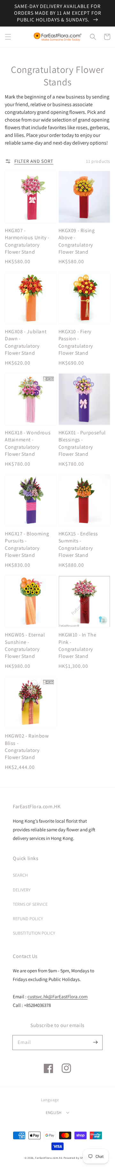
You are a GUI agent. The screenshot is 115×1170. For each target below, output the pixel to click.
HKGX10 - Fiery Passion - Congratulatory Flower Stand (75, 342)
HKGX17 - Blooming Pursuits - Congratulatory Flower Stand (27, 544)
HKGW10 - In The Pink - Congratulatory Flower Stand (77, 645)
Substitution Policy (34, 933)
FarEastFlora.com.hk (48, 1157)
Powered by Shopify (77, 1157)
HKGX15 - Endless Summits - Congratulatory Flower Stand (78, 544)
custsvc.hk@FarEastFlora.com (57, 996)
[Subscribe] (95, 1042)
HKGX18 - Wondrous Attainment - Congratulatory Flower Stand (27, 443)
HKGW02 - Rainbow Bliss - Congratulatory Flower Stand (27, 746)
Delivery (22, 890)
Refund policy (28, 918)
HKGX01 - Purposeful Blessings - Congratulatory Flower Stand (82, 443)
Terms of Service (30, 904)
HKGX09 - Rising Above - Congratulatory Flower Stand (76, 241)
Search (20, 875)
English (54, 1112)
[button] (8, 37)
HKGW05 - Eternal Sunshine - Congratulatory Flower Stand (25, 645)
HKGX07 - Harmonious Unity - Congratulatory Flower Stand (27, 241)
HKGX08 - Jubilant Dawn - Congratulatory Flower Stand (25, 342)
